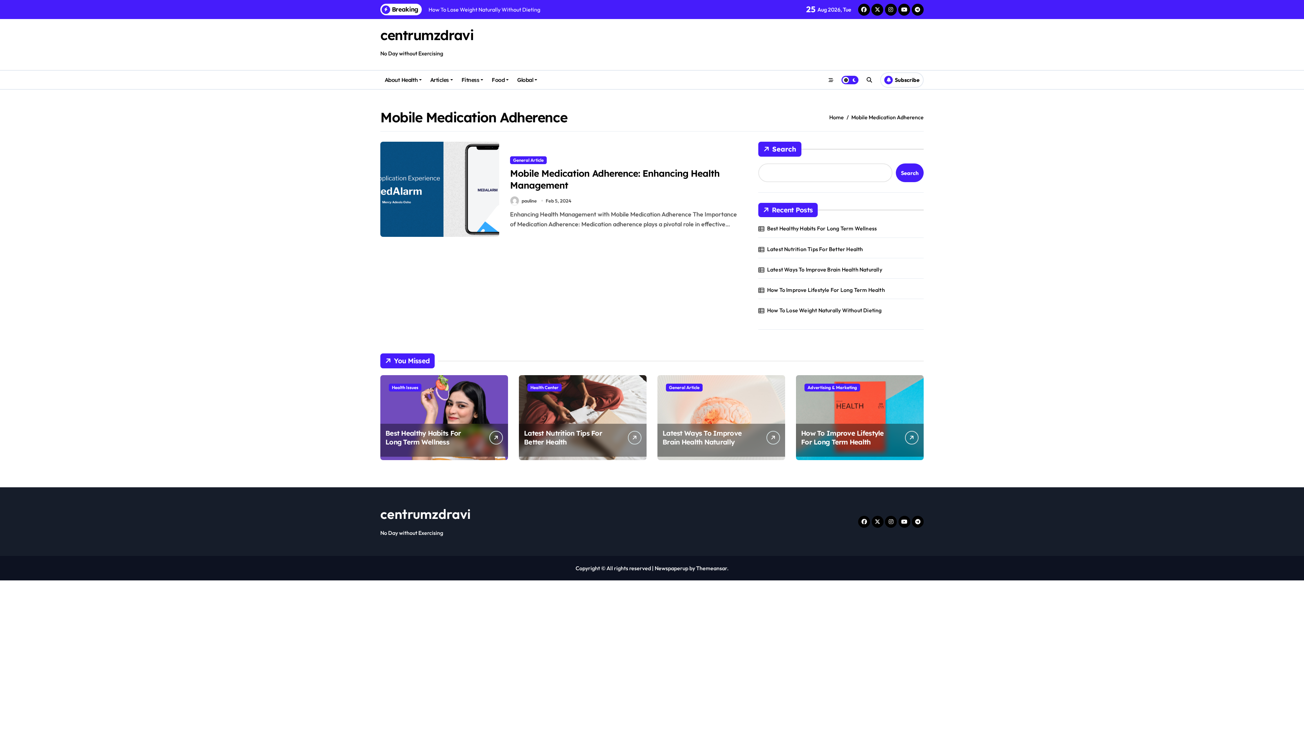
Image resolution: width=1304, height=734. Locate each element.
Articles (439, 79)
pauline (529, 201)
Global (525, 79)
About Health (401, 79)
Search (784, 149)
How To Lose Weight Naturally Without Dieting (824, 310)
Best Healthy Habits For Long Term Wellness (822, 228)
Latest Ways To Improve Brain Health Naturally (824, 269)
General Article (528, 160)
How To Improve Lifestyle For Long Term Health (826, 289)
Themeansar (711, 568)
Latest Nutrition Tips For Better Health (815, 249)
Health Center (544, 387)
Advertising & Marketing (832, 387)
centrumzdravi (426, 35)
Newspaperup (671, 568)
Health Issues (405, 387)
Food (498, 79)
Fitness (470, 79)
